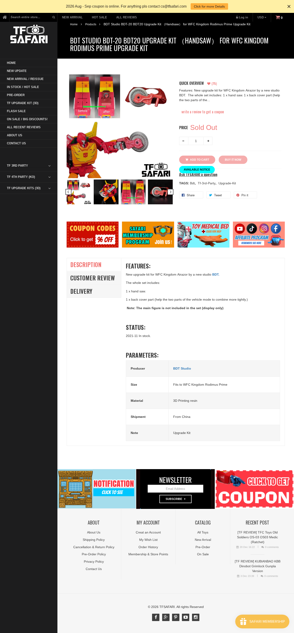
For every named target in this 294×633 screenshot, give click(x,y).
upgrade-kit (227, 183)
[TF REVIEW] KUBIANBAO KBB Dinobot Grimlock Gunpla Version (257, 566)
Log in (243, 17)
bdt (193, 183)
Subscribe (174, 499)
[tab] (32, 166)
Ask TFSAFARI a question (198, 174)
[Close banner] (289, 6)
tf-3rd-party (207, 183)
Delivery (81, 291)
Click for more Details (209, 6)
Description (86, 264)
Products (90, 24)
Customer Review (92, 278)
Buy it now (233, 159)
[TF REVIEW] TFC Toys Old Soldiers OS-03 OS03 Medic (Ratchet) (257, 537)
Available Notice (197, 169)
